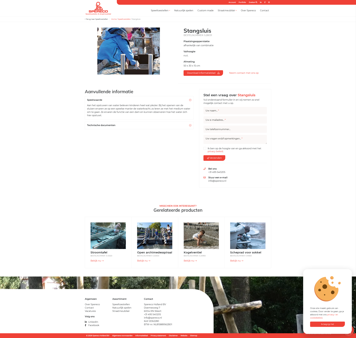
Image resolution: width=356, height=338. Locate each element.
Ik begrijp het (327, 324)
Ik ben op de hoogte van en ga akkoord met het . (234, 150)
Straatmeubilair (227, 10)
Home (114, 19)
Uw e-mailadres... (216, 120)
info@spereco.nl (217, 181)
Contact (264, 10)
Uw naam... (212, 111)
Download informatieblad (201, 73)
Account (232, 2)
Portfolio (242, 2)
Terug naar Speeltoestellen (97, 19)
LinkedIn (93, 322)
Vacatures (90, 311)
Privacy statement (158, 336)
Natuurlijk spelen (183, 10)
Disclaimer (173, 336)
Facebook (93, 325)
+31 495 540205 (216, 172)
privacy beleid (215, 151)
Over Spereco (248, 10)
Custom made (205, 10)
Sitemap (193, 336)
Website (184, 336)
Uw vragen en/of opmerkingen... (224, 139)
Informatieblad (141, 336)
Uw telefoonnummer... (218, 129)
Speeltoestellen (160, 10)
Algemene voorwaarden (122, 336)
